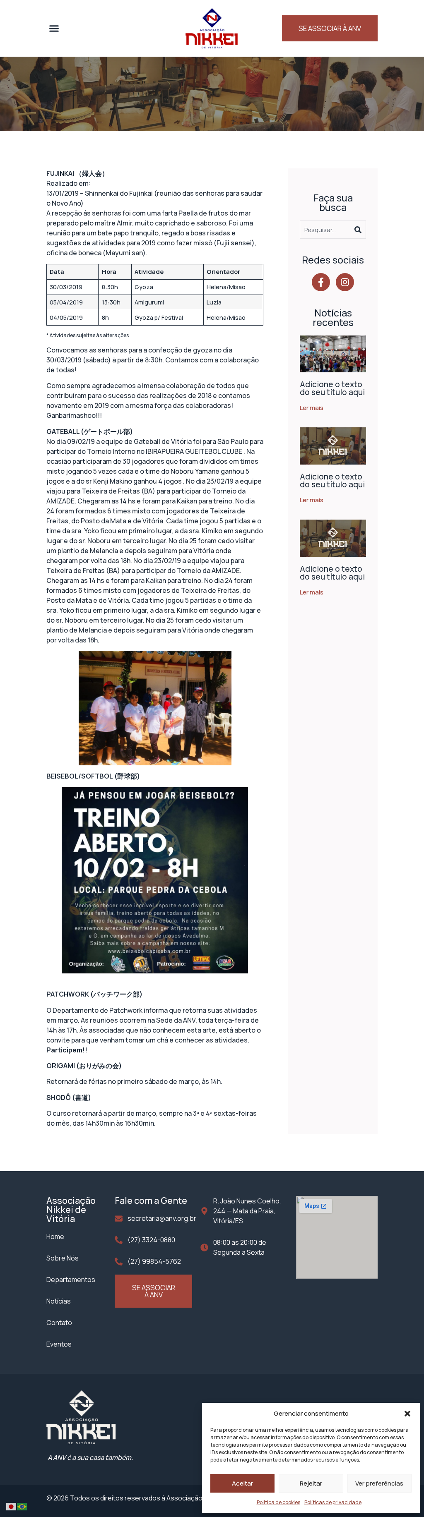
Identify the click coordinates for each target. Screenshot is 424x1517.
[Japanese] (11, 1505)
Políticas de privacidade (332, 1502)
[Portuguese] (22, 1505)
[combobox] (327, 229)
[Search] (360, 229)
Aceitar (242, 1483)
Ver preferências (379, 1483)
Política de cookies (278, 1502)
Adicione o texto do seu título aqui (332, 388)
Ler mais (311, 407)
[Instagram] (345, 282)
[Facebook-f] (321, 282)
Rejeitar (311, 1483)
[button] (407, 1413)
